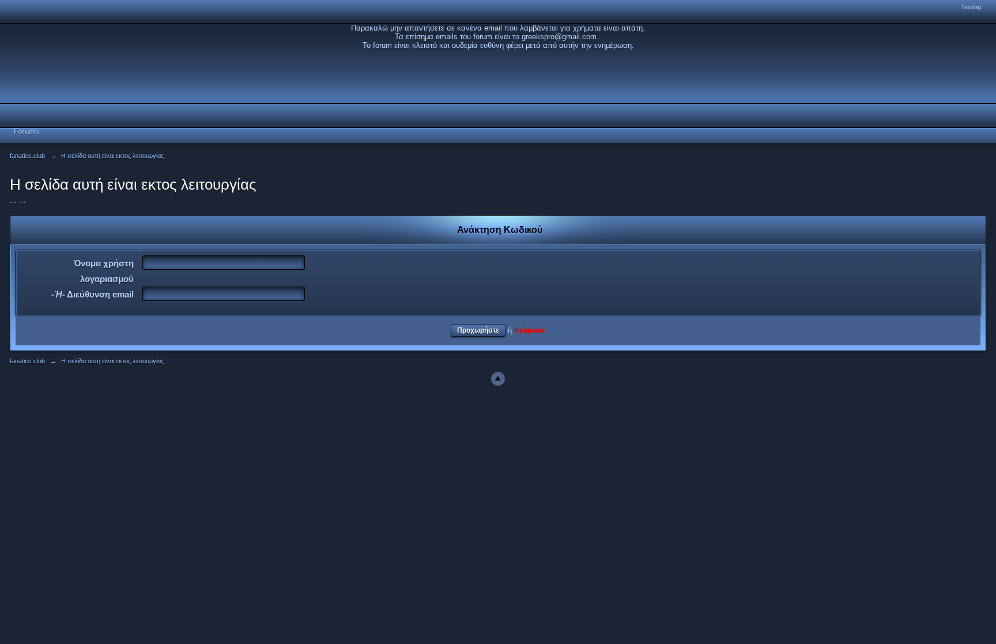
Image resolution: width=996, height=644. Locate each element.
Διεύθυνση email (92, 294)
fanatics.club (27, 360)
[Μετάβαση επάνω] (498, 379)
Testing (971, 6)
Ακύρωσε (529, 330)
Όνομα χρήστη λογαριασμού (104, 271)
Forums (26, 131)
